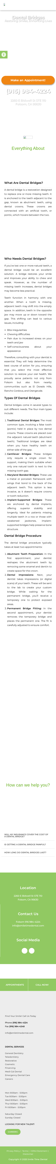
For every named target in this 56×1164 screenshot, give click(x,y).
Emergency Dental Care (17, 1075)
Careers (9, 1079)
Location (28, 888)
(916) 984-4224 (28, 90)
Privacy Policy (13, 1151)
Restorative (11, 1060)
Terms (25, 1151)
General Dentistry (14, 1053)
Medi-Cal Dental (13, 1071)
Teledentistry (12, 1057)
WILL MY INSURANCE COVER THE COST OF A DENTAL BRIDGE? (26, 835)
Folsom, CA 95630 (28, 104)
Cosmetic (10, 1064)
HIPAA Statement (39, 1151)
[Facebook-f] (24, 951)
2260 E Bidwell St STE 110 (28, 100)
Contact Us (28, 914)
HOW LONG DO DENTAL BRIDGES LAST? (25, 852)
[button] (52, 4)
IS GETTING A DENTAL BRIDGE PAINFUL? (25, 844)
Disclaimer (28, 1154)
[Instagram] (32, 951)
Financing (10, 1068)
